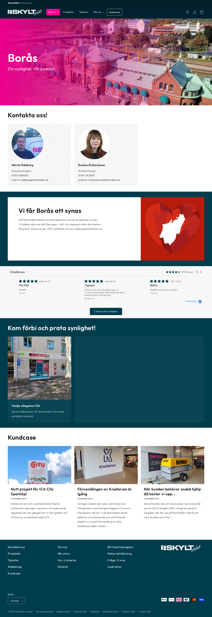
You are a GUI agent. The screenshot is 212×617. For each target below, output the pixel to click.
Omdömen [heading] (17, 272)
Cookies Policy (145, 611)
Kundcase (14, 573)
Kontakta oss (16, 547)
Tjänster (13, 560)
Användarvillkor (80, 611)
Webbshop (26, 3)
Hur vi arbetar (67, 560)
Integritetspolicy (63, 611)
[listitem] (33, 286)
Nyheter (63, 567)
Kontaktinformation (111, 611)
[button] (53, 12)
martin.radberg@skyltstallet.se (30, 179)
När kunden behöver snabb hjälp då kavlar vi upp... (172, 491)
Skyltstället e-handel (23, 612)
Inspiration (115, 567)
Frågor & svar (117, 560)
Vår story (64, 554)
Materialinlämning (120, 554)
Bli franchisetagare (120, 547)
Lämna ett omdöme (106, 311)
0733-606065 (20, 175)
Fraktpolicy (95, 611)
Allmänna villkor (128, 611)
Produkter (14, 554)
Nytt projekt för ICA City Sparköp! (32, 491)
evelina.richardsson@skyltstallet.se (99, 179)
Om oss (63, 547)
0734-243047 (86, 175)
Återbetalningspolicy (45, 611)
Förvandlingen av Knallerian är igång (104, 491)
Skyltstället (13, 3)
